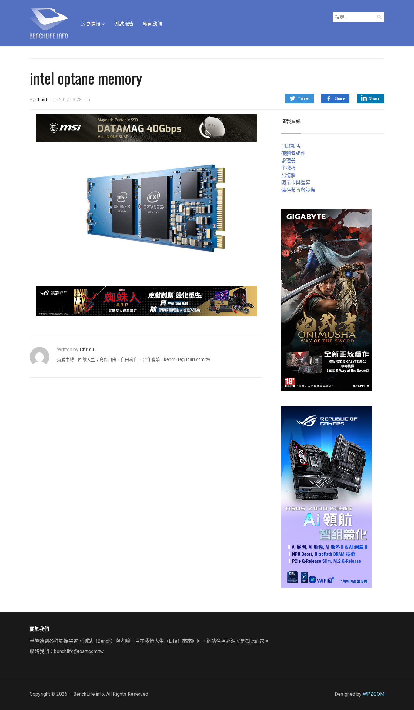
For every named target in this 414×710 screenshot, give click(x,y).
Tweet (303, 98)
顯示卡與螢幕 (295, 182)
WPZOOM (373, 694)
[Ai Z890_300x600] (326, 496)
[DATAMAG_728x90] (146, 127)
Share (339, 98)
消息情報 (90, 24)
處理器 (288, 161)
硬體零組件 (293, 153)
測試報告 (124, 24)
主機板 (288, 168)
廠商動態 (152, 24)
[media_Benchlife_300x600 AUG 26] (326, 299)
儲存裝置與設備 (298, 190)
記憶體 (288, 175)
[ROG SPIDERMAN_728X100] (146, 301)
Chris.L (41, 99)
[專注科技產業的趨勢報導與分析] (49, 22)
